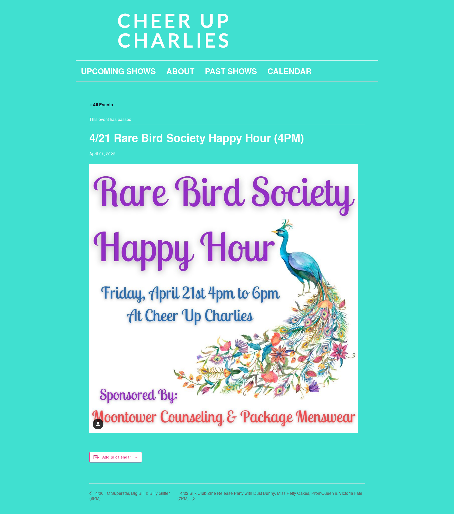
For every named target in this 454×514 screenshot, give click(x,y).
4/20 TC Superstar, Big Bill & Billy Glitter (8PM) (129, 495)
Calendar (289, 71)
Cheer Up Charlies (174, 30)
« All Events (101, 104)
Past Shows (231, 71)
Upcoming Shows (118, 71)
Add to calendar (116, 457)
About (180, 71)
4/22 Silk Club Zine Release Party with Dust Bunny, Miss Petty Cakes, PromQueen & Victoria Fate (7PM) (269, 495)
